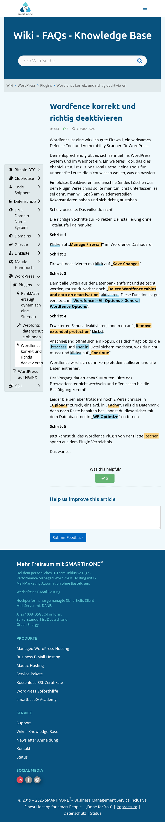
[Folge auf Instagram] (37, 779)
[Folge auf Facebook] (28, 779)
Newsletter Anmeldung (37, 740)
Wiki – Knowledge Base (37, 731)
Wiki (9, 85)
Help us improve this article (83, 499)
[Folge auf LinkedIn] (20, 779)
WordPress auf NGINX (28, 374)
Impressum (127, 806)
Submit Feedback (68, 537)
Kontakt (23, 748)
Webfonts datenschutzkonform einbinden (41, 331)
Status (22, 757)
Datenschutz (75, 813)
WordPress (27, 85)
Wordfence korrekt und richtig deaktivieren (91, 85)
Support (24, 722)
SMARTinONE (57, 800)
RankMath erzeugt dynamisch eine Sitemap (31, 305)
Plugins (46, 85)
